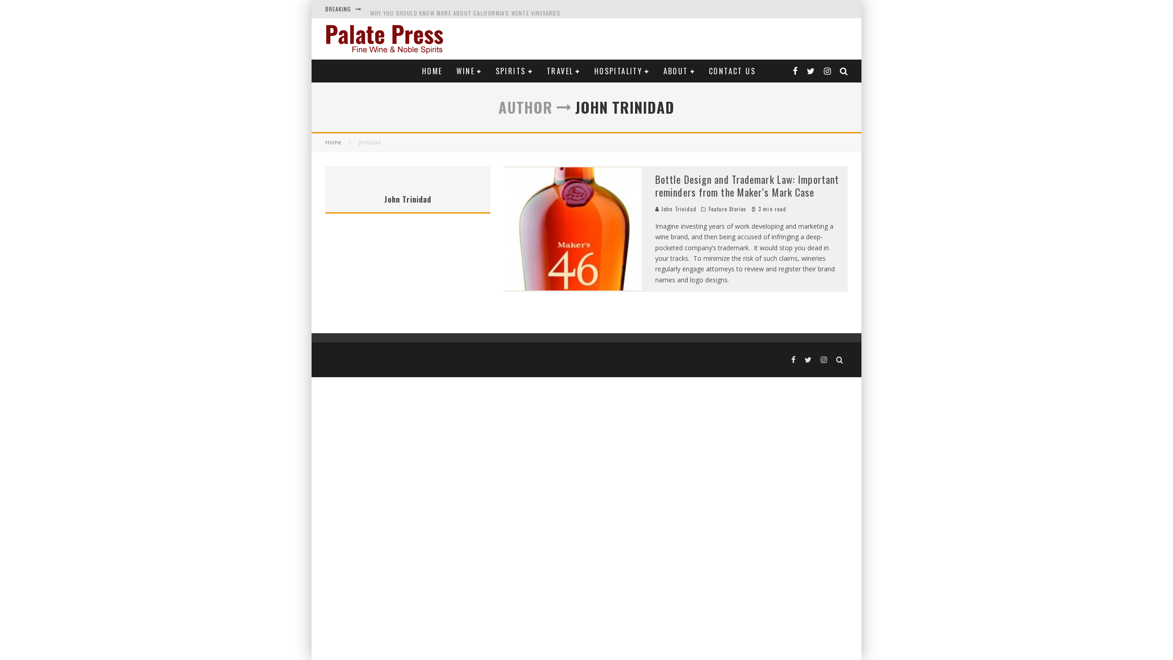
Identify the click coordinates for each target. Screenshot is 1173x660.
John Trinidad (677, 209)
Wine (465, 71)
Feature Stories (728, 209)
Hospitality (618, 71)
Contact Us (732, 71)
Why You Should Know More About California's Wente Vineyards (465, 9)
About (675, 71)
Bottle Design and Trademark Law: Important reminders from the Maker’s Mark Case (747, 186)
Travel (560, 71)
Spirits (511, 71)
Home (432, 71)
